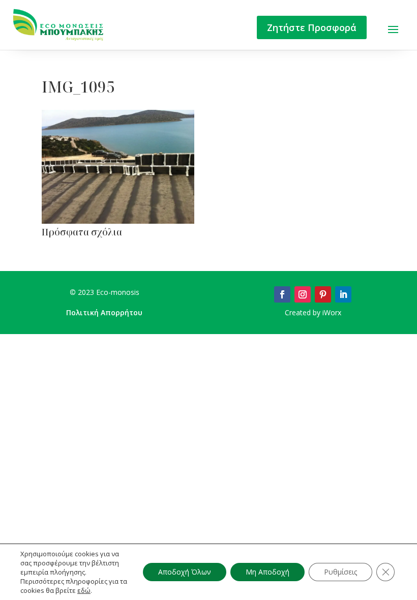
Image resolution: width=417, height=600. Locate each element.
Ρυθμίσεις (340, 572)
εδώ (84, 590)
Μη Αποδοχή (267, 572)
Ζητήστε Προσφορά (311, 27)
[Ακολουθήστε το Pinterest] (323, 294)
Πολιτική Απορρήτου (104, 312)
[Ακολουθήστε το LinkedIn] (343, 294)
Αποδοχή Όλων (184, 572)
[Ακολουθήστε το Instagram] (302, 294)
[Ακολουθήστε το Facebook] (282, 294)
